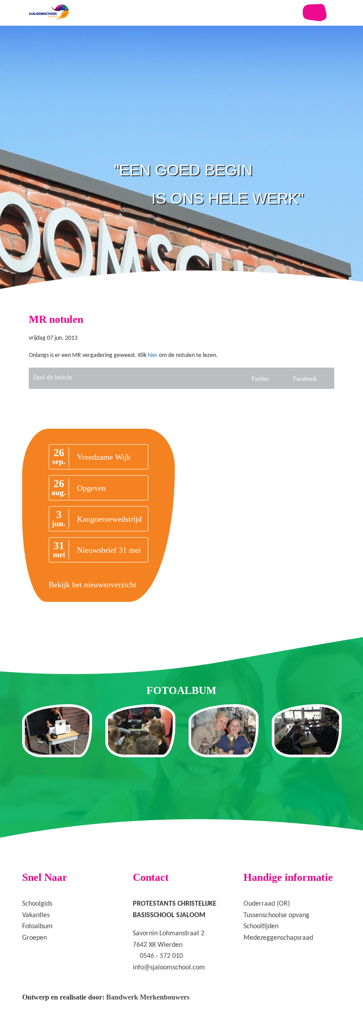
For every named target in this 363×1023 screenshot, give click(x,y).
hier (153, 355)
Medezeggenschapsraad (278, 938)
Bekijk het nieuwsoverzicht (92, 584)
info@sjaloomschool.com (169, 967)
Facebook (305, 379)
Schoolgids (37, 903)
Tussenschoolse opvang (276, 915)
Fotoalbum (37, 926)
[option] (181, 177)
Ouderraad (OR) (266, 903)
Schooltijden (260, 926)
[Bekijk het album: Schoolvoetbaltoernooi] (224, 730)
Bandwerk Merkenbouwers (147, 997)
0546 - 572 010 (161, 956)
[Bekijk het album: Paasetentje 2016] (307, 730)
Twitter (260, 379)
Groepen (34, 938)
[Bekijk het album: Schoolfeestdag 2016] (57, 730)
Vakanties (36, 915)
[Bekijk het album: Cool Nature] (140, 730)
